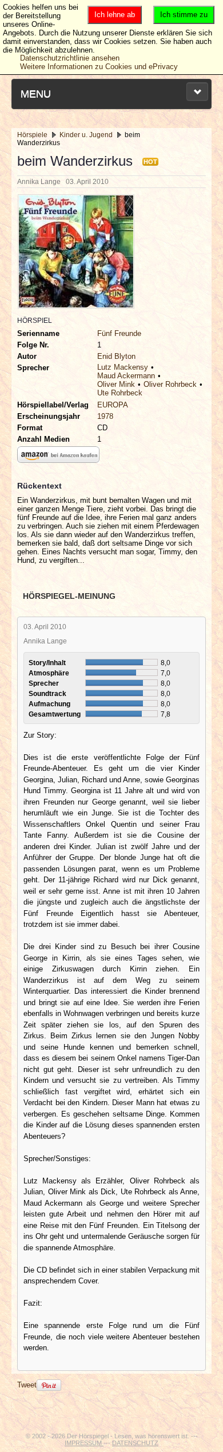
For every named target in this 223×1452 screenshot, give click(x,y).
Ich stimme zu (184, 14)
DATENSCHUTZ (135, 1442)
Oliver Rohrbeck (170, 384)
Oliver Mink (116, 384)
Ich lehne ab (114, 14)
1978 (105, 416)
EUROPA (112, 405)
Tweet (27, 1385)
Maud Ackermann (126, 375)
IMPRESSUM (84, 1442)
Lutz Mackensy (122, 367)
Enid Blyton (116, 356)
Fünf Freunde (119, 333)
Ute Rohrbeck (119, 393)
